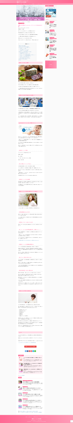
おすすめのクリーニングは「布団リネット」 (25, 47)
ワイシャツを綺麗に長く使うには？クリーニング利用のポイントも (32, 406)
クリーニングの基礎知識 (21, 375)
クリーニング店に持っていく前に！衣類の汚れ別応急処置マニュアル (53, 41)
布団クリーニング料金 (23, 48)
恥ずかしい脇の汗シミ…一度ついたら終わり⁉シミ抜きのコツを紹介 (29, 411)
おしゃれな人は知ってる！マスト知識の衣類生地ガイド (53, 57)
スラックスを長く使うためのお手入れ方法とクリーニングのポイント (32, 400)
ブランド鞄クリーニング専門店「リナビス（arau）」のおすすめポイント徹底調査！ (31, 412)
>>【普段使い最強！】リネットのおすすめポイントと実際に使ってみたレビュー (28, 240)
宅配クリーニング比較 (48, 61)
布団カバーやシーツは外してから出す (25, 53)
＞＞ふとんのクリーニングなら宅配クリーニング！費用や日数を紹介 (27, 342)
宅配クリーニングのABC (21, 2)
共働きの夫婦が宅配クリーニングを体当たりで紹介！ (36, 420)
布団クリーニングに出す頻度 (24, 50)
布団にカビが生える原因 (22, 45)
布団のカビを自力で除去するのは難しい (24, 46)
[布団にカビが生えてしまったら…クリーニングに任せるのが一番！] (33, 351)
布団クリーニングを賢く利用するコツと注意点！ (25, 51)
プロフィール (47, 67)
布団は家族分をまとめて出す (24, 52)
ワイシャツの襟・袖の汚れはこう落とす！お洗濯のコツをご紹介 (31, 394)
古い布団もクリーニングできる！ (24, 49)
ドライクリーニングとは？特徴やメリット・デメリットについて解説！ (53, 34)
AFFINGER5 (44, 421)
